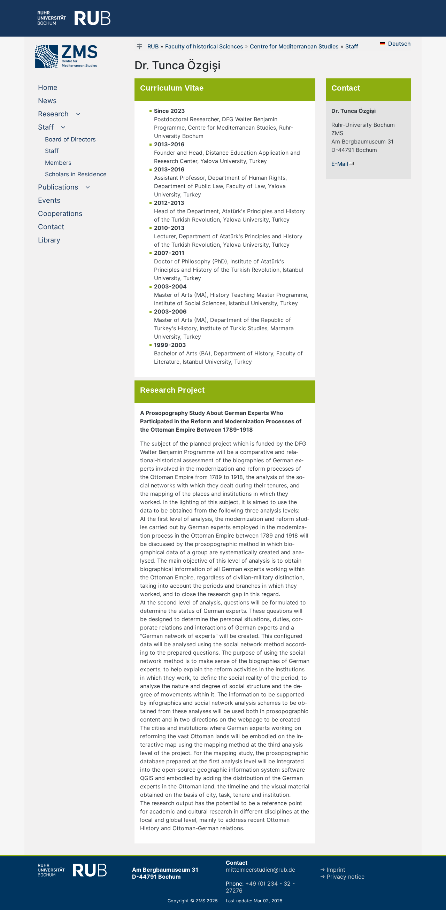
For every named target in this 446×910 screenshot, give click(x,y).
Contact (65, 226)
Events (63, 200)
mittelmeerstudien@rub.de (260, 869)
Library (63, 240)
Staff (351, 46)
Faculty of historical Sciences (204, 46)
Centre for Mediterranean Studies (294, 46)
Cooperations (74, 213)
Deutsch (399, 43)
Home (62, 87)
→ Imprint (332, 869)
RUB (153, 46)
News (61, 100)
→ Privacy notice (342, 876)
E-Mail (339, 163)
